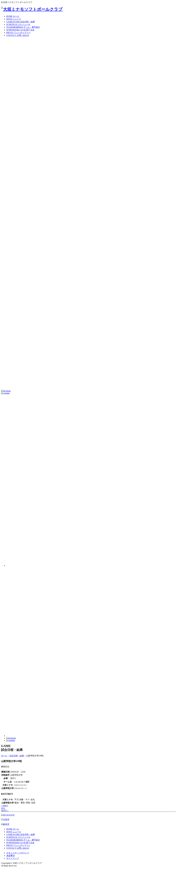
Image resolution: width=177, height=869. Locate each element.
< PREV (4, 806)
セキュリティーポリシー (17, 853)
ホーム (4, 756)
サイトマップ (12, 858)
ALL (3, 808)
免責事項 (10, 855)
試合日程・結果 (16, 756)
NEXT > (4, 810)
